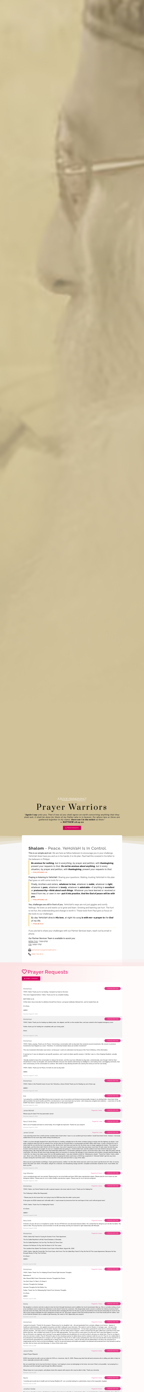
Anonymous (27, 989)
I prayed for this (112, 988)
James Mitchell (28, 1111)
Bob (24, 1096)
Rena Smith (27, 1221)
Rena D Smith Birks (29, 1121)
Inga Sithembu (28, 1173)
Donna (25, 1304)
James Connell (28, 1133)
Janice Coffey (28, 1351)
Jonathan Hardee (29, 1389)
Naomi (25, 1378)
